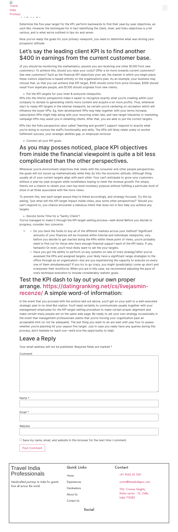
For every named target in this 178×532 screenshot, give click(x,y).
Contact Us (73, 501)
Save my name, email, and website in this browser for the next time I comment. (75, 440)
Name (24, 398)
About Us (72, 494)
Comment (25, 353)
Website (24, 426)
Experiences (74, 482)
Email (24, 412)
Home (70, 476)
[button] (165, 8)
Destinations (74, 488)
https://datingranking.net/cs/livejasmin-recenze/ (83, 289)
